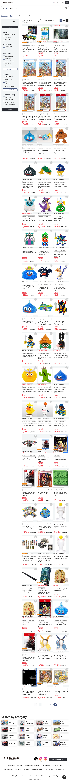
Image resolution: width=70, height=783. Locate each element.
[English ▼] (54, 2)
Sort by (39, 20)
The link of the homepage (43, 776)
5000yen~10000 (9, 102)
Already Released (10, 34)
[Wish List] (57, 2)
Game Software (9, 61)
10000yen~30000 (10, 104)
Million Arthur (9, 84)
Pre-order (8, 37)
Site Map (55, 776)
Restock (7, 39)
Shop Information (27, 776)
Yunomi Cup (8, 66)
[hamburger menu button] (67, 2)
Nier (6, 81)
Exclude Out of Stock (28, 21)
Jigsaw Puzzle (9, 56)
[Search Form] (63, 2)
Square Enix (8, 46)
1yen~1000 (8, 97)
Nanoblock (8, 58)
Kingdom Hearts (9, 86)
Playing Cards (9, 63)
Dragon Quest (9, 79)
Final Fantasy (9, 76)
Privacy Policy (16, 776)
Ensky (6, 49)
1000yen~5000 (9, 99)
